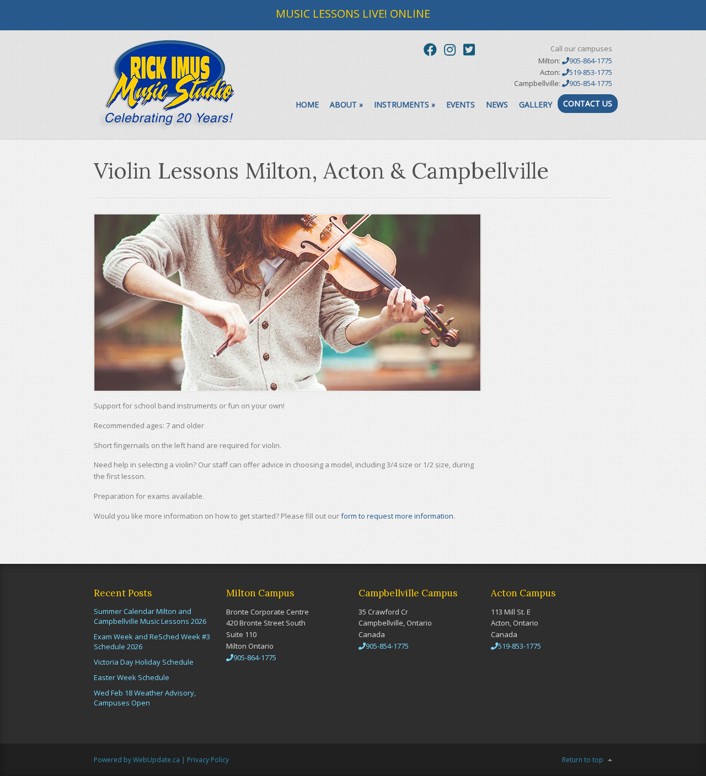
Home (307, 104)
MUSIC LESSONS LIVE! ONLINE (353, 13)
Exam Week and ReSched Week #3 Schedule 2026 (152, 641)
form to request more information (397, 516)
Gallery (535, 104)
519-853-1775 (590, 72)
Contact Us (587, 103)
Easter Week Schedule (131, 677)
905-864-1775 (590, 61)
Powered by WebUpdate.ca (137, 759)
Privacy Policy (208, 759)
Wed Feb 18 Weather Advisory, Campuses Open (145, 698)
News (497, 104)
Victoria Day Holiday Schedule (144, 662)
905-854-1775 (590, 83)
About (346, 104)
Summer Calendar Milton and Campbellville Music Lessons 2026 (150, 616)
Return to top (582, 759)
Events (460, 104)
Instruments (404, 104)
